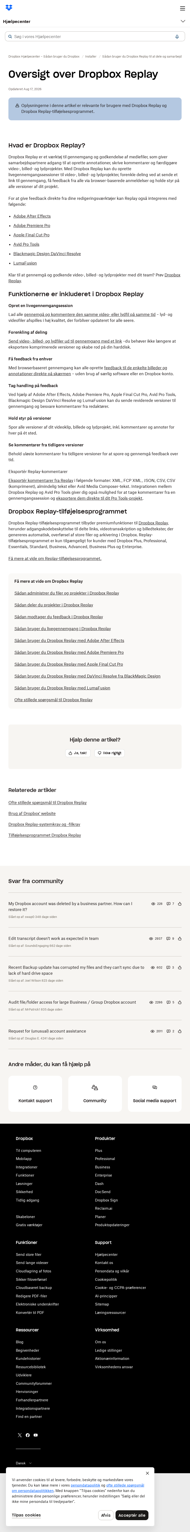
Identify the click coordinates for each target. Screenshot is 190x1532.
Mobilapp (24, 1159)
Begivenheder (27, 1350)
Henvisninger (27, 1391)
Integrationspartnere (33, 1408)
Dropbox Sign (106, 1200)
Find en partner (29, 1416)
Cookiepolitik (106, 1279)
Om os (100, 1342)
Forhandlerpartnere (32, 1400)
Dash (99, 1183)
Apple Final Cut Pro (31, 234)
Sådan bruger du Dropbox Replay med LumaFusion (62, 687)
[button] (10, 37)
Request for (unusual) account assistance (47, 1031)
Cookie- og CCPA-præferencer (120, 1287)
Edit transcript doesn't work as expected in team (53, 938)
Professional (105, 1159)
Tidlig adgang (27, 1200)
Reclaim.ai (103, 1208)
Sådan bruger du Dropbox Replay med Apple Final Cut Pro (68, 664)
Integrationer (26, 1167)
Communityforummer (34, 1383)
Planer (100, 1217)
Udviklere (24, 1375)
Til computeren (28, 1150)
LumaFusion (25, 263)
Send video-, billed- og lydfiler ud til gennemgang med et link (65, 341)
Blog (20, 1342)
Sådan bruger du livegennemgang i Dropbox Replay (62, 628)
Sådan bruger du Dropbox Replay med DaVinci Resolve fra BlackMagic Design (87, 676)
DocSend (103, 1192)
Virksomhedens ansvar (114, 1367)
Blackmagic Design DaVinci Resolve (47, 253)
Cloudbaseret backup (34, 1287)
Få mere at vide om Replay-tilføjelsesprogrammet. (54, 558)
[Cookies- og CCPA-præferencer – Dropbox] (80, 1496)
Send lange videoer (32, 1263)
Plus (98, 1150)
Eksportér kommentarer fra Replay (40, 480)
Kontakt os (104, 1263)
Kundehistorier (28, 1358)
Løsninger (24, 1183)
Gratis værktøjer (29, 1225)
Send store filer (28, 1254)
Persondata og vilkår (112, 1271)
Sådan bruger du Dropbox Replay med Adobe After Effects (69, 640)
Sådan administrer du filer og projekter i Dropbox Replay (66, 593)
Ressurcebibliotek (31, 1367)
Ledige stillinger (108, 1350)
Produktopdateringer (112, 1225)
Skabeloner (25, 1217)
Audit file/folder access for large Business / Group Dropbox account (72, 1002)
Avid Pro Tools (26, 244)
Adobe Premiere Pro (31, 225)
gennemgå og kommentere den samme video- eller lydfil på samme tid (90, 314)
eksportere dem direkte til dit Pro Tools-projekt (99, 498)
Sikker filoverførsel (31, 1279)
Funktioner (25, 1175)
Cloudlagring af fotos (33, 1271)
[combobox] (95, 36)
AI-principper (106, 1296)
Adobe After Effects (32, 216)
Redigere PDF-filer (31, 1296)
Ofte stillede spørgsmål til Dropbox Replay (53, 699)
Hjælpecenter (16, 21)
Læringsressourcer (110, 1312)
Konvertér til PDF (30, 1312)
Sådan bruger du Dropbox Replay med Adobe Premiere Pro (69, 652)
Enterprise (103, 1175)
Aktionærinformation (112, 1358)
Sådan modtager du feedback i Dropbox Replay (58, 616)
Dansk (20, 1463)
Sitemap (102, 1304)
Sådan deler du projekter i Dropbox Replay (53, 604)
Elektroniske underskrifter (37, 1304)
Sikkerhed (24, 1192)
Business (102, 1167)
